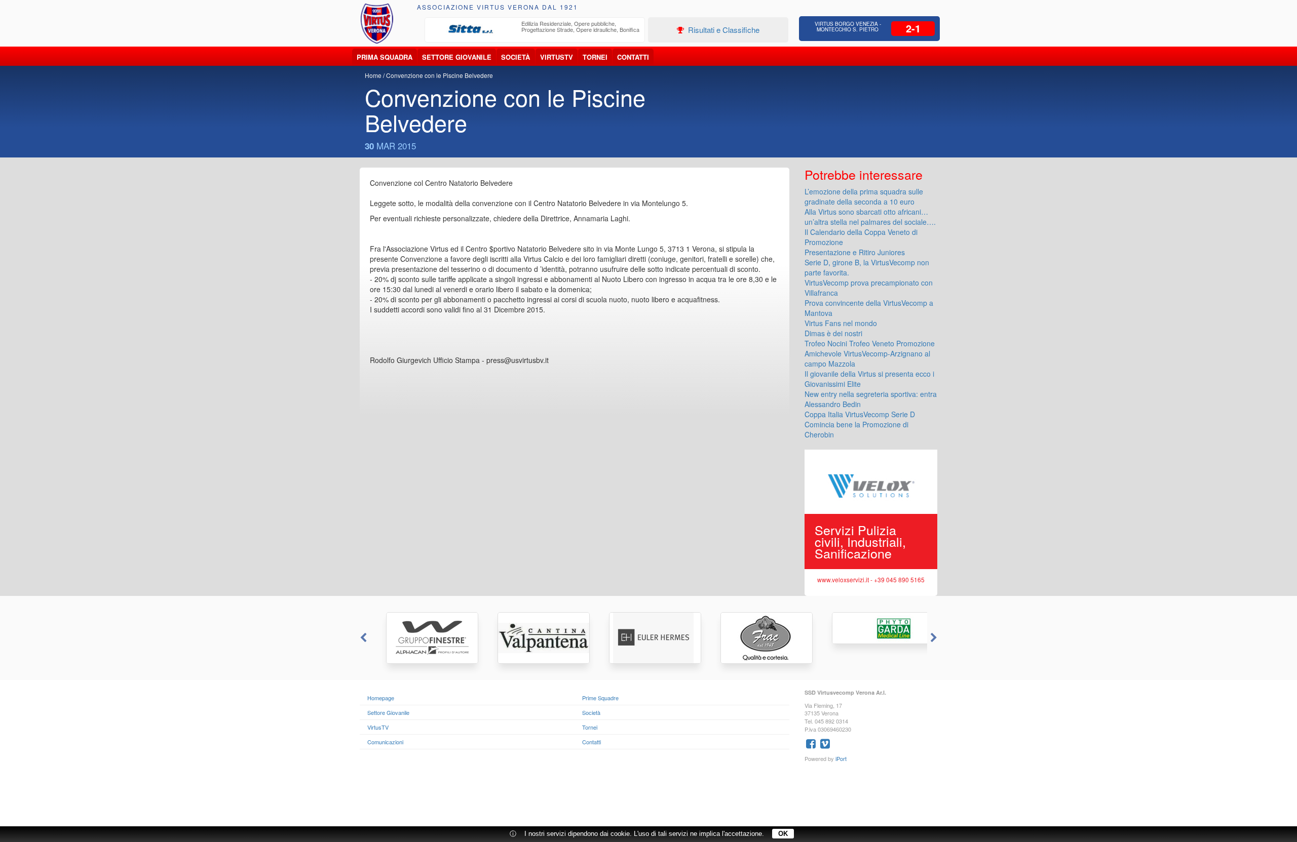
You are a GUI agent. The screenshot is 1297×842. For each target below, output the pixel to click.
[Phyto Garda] (871, 628)
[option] (535, 29)
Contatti (633, 57)
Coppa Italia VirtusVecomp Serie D (860, 414)
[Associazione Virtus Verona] (377, 24)
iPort (841, 758)
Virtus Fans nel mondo (841, 323)
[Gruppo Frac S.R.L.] (760, 638)
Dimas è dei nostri (833, 333)
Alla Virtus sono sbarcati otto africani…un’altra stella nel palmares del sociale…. (870, 217)
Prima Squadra (384, 57)
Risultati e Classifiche (722, 29)
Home (373, 75)
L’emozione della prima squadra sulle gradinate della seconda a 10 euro (864, 196)
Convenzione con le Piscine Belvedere (439, 75)
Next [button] (935, 638)
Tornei (595, 57)
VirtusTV (556, 57)
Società (515, 57)
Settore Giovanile (456, 57)
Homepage (380, 698)
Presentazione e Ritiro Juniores (855, 252)
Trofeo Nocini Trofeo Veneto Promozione (870, 343)
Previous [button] (362, 638)
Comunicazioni (385, 742)
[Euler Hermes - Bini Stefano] (648, 638)
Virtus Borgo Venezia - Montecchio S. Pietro (848, 26)
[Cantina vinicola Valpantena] (537, 638)
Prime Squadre (600, 698)
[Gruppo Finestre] (425, 638)
